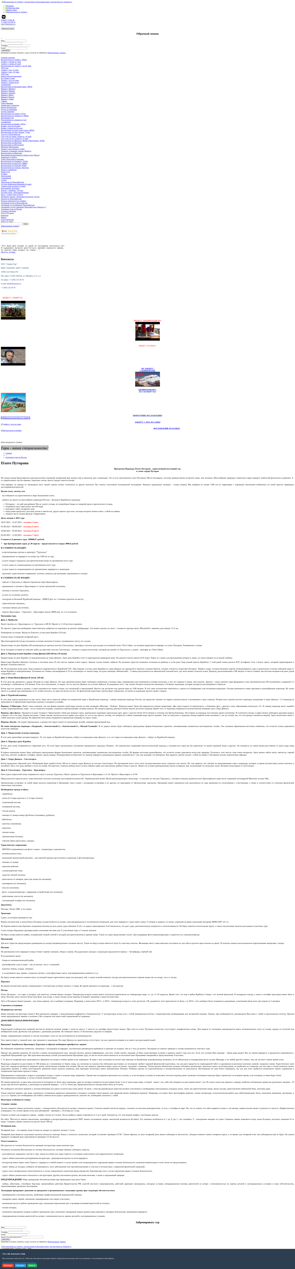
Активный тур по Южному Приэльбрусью (18, 205)
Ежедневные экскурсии (10, 188)
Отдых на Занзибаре (9, 109)
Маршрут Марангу (8, 89)
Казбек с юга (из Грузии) (10, 126)
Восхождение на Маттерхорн (12, 145)
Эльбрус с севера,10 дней (11, 64)
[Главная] (10, 6)
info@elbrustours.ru (8, 24)
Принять (32, 1265)
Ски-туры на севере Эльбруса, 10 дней (16, 136)
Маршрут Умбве (7, 99)
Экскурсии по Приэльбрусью (12, 182)
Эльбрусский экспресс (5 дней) (13, 186)
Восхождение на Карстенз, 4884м (14, 163)
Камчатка (4, 215)
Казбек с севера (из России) (12, 128)
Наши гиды (5, 172)
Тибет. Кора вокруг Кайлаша (12, 159)
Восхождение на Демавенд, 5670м (14, 161)
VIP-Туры (5, 74)
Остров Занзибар (7, 112)
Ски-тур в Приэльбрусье (10, 134)
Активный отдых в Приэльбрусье (14, 203)
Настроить (20, 1265)
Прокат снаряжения (8, 170)
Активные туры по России (11, 209)
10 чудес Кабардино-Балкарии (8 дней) (16, 184)
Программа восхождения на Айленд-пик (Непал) (20, 155)
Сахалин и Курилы (8, 211)
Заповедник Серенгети (10, 105)
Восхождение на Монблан (11, 143)
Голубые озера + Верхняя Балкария (14, 193)
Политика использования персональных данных (19, 1262)
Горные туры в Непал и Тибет (13, 149)
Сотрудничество (7, 220)
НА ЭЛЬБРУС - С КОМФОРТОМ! (147, 370)
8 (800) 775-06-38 (7, 20)
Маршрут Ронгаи (7, 97)
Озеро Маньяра (7, 103)
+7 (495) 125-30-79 (8, 22)
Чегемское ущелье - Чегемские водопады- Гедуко (20, 197)
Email (3, 48)
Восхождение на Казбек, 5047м (13, 124)
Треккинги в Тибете (9, 157)
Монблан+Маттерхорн (10, 147)
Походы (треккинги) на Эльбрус (13, 201)
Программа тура (7, 118)
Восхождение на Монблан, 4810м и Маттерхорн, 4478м (22, 141)
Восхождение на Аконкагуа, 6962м (14, 116)
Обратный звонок (8, 29)
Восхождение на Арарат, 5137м (13, 114)
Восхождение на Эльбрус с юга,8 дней (16, 66)
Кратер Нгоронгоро (8, 107)
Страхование (6, 178)
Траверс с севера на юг (10, 83)
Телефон (4, 46)
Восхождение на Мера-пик (11, 153)
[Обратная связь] (12, 8)
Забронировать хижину (10, 226)
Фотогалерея (6, 176)
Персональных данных (57, 53)
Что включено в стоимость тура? (14, 120)
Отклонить (8, 1265)
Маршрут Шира (7, 95)
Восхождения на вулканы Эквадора (15, 168)
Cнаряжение (6, 85)
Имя (2, 41)
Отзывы (4, 174)
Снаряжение (6, 122)
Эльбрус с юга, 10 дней (10, 72)
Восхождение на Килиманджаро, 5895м (16, 87)
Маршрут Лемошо (8, 93)
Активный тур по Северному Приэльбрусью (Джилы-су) (23, 207)
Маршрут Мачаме (8, 91)
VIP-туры (4, 68)
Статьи (3, 180)
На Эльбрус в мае (8, 78)
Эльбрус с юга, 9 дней (9, 70)
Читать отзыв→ (8, 252)
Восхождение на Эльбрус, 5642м (14, 60)
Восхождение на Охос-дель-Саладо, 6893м (17, 130)
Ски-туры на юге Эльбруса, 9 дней (14, 139)
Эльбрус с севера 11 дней (11, 62)
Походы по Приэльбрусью (11, 199)
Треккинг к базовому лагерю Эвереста (16, 151)
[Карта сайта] (11, 10)
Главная (9, 453)
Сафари (4, 101)
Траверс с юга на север (10, 80)
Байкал (3, 217)
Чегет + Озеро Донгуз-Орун (12, 195)
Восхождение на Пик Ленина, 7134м (15, 132)
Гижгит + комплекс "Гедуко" (12, 190)
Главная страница (8, 58)
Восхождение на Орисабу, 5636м (14, 166)
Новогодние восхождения (11, 76)
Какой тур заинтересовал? (11, 1237)
